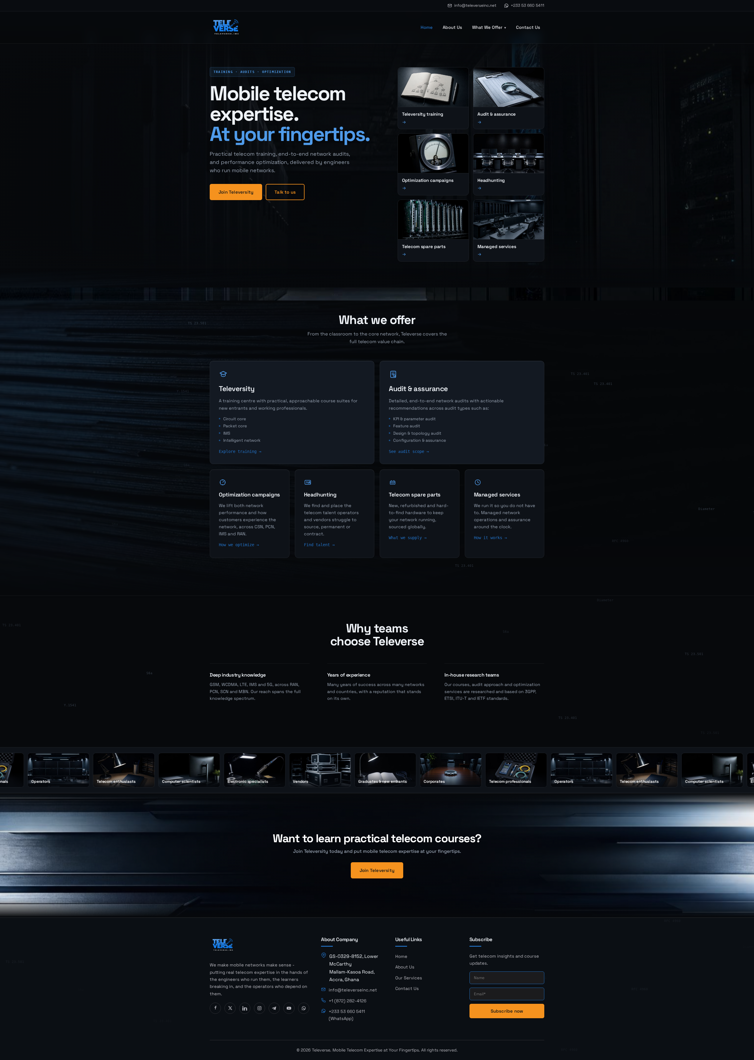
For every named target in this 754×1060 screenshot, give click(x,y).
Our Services (408, 978)
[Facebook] (215, 1008)
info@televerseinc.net (475, 5)
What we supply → (407, 537)
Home (427, 27)
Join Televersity (236, 192)
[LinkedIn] (244, 1008)
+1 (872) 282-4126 (347, 1000)
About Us (452, 27)
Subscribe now (507, 1011)
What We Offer (487, 27)
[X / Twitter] (230, 1008)
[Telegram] (274, 1008)
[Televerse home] (226, 27)
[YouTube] (289, 1008)
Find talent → (319, 544)
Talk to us (285, 192)
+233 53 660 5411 (527, 5)
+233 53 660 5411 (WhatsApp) (347, 1015)
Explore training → (240, 451)
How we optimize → (239, 544)
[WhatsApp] (303, 1008)
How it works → (490, 537)
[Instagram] (259, 1008)
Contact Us (528, 27)
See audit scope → (409, 451)
